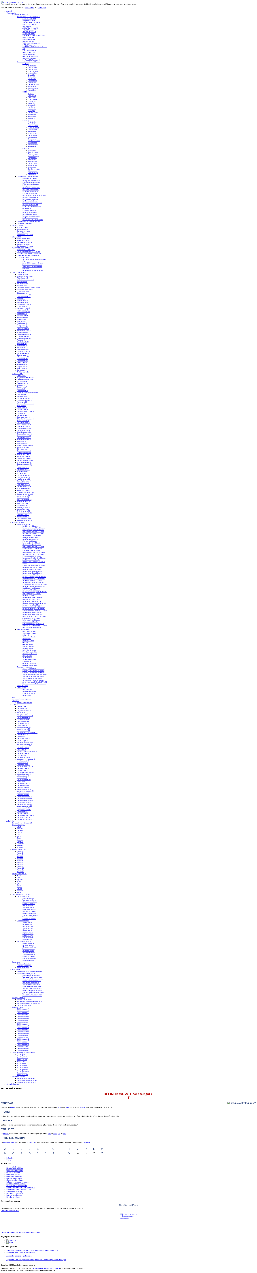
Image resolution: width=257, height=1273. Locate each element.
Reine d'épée (32, 116)
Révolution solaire (13, 1197)
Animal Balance (22, 1065)
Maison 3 (20, 855)
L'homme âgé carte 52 (24, 802)
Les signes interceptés (14, 1193)
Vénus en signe (27, 928)
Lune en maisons (28, 945)
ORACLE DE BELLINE (19, 272)
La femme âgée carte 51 (25, 800)
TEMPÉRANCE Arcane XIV (31, 43)
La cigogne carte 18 (23, 738)
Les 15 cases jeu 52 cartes (31, 588)
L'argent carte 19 (22, 740)
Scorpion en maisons (29, 911)
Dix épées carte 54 (23, 475)
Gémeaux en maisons (29, 902)
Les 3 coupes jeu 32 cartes (31, 599)
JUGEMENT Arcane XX (30, 56)
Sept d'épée (31, 105)
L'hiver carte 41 (22, 781)
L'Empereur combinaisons (30, 184)
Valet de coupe (32, 171)
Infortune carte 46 (23, 357)
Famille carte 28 (22, 323)
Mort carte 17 (21, 406)
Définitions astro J (23, 1026)
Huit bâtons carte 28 (23, 426)
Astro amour (16, 969)
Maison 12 (20, 872)
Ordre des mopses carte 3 (25, 379)
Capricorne (20, 843)
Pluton (19, 892)
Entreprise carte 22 (23, 312)
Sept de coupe (32, 161)
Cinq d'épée (31, 101)
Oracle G (15, 704)
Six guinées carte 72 (23, 505)
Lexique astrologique (14, 1195)
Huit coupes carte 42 (24, 453)
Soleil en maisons (28, 943)
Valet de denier (32, 142)
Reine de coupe (33, 173)
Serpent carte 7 (22, 387)
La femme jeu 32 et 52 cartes (31, 543)
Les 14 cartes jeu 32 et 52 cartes (33, 554)
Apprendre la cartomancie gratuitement (20, 1252)
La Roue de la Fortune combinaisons (34, 195)
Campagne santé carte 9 (25, 289)
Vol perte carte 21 (23, 310)
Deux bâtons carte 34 (24, 438)
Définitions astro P (23, 1037)
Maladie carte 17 (22, 302)
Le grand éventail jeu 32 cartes (32, 605)
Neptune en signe (28, 937)
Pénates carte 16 (22, 300)
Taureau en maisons (29, 900)
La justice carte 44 (23, 787)
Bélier (19, 827)
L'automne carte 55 (23, 808)
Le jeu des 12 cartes (29, 650)
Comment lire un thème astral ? (22, 823)
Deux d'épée (32, 96)
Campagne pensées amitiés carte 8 (28, 287)
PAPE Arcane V (27, 26)
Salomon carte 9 (22, 391)
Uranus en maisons (28, 956)
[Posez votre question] (128, 1221)
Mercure (20, 879)
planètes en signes (13, 1174)
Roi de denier (32, 146)
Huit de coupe (32, 163)
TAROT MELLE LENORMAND (22, 248)
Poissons (20, 847)
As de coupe (32, 150)
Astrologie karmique (18, 998)
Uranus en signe (27, 935)
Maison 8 (20, 864)
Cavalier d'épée (33, 112)
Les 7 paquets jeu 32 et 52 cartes (33, 530)
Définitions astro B (23, 1011)
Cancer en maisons (28, 904)
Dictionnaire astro (17, 1007)
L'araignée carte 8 (23, 719)
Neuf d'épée (32, 109)
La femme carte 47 (23, 793)
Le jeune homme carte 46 (25, 791)
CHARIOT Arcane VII (29, 30)
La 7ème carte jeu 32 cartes (31, 601)
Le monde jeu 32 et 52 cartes (31, 535)
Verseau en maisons (29, 917)
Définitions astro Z (23, 1050)
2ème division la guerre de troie (32, 263)
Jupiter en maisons (28, 952)
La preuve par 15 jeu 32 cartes (32, 571)
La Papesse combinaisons (31, 180)
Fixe (67, 1107)
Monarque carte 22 (23, 415)
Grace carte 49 (22, 362)
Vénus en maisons (28, 949)
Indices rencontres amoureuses (17, 1182)
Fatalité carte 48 (22, 360)
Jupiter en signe (27, 932)
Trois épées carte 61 (24, 488)
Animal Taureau (22, 1056)
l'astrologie (42, 8)
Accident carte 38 (23, 342)
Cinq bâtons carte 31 (24, 432)
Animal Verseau (22, 1073)
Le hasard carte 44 (23, 353)
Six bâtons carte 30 (23, 430)
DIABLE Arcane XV (28, 45)
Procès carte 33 (22, 332)
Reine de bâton (33, 88)
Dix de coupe (32, 167)
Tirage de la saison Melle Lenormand (34, 684)
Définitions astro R (23, 1041)
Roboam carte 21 (22, 413)
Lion (18, 834)
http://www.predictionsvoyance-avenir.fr (46, 1269)
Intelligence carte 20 (23, 308)
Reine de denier (33, 144)
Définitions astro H (23, 1022)
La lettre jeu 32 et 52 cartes (31, 590)
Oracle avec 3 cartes (29, 631)
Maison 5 (20, 858)
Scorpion (20, 840)
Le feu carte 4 (21, 712)
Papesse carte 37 (23, 443)
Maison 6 (20, 860)
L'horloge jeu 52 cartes (29, 541)
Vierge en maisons (28, 907)
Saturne (19, 887)
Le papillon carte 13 (23, 729)
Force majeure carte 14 (24, 400)
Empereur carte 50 (23, 468)
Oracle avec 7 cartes (29, 633)
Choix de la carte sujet (24, 223)
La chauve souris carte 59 (25, 815)
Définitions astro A (23, 1009)
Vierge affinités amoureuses (31, 984)
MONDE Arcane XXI (29, 58)
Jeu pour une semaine (29, 665)
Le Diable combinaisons (30, 205)
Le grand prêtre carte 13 (25, 398)
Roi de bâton (32, 90)
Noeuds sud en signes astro (16, 1186)
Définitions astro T (23, 1044)
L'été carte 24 (21, 749)
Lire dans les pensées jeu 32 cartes (34, 603)
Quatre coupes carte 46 (25, 460)
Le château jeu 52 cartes (30, 539)
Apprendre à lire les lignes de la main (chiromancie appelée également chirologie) (36, 1260)
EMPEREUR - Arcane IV (30, 24)
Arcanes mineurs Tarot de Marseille (28, 62)
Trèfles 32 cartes (22, 227)
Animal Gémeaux (22, 1058)
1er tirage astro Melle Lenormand (33, 680)
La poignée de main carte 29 (26, 759)
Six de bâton (32, 75)
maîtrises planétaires (14, 1178)
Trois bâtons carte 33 (24, 436)
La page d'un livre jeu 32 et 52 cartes (34, 558)
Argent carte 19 (22, 306)
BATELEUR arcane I (29, 18)
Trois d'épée (32, 97)
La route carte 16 (22, 734)
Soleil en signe (27, 922)
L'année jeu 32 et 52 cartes (31, 550)
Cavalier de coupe (34, 169)
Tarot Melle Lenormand (24, 667)
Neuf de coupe (32, 165)
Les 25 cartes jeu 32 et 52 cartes (33, 533)
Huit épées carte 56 (23, 479)
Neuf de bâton (32, 80)
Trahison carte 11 (23, 372)
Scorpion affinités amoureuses (32, 988)
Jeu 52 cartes (16, 236)
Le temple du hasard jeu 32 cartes (33, 607)
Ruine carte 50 (22, 364)
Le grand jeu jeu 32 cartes (30, 575)
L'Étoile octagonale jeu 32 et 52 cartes (34, 584)
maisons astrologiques (14, 1169)
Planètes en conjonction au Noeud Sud (20, 1188)
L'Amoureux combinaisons (31, 188)
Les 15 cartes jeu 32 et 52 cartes (33, 531)
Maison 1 (20, 851)
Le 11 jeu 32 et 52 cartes (30, 526)
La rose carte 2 (22, 708)
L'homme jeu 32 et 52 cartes (31, 545)
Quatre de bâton (33, 71)
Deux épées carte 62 (24, 518)
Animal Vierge (21, 1063)
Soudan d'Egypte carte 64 (25, 492)
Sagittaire (20, 842)
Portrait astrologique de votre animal (23, 1052)
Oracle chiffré (26, 639)
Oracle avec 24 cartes (29, 654)
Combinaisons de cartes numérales (28, 221)
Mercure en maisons (29, 947)
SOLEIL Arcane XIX (28, 54)
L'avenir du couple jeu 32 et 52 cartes (34, 610)
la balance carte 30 (23, 761)
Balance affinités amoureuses (32, 986)
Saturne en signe (27, 934)
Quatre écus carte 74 (24, 509)
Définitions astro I (22, 1024)
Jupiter (19, 885)
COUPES (25, 148)
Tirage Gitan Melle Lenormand (32, 678)
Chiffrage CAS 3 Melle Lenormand (33, 672)
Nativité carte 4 (22, 282)
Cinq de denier (32, 129)
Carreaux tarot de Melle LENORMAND (29, 253)
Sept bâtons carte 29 (24, 428)
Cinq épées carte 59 (23, 484)
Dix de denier (32, 139)
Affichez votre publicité (24, 702)
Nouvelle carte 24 (23, 315)
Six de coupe (32, 159)
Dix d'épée (31, 111)
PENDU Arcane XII (28, 39)
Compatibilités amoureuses (26, 973)
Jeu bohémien (27, 657)
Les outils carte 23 (23, 748)
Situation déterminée (29, 659)
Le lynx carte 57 (22, 811)
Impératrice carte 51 (23, 469)
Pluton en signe (27, 939)
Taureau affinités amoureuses (32, 977)
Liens (13, 697)
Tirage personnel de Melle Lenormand (34, 674)
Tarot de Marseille (23, 629)
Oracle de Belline (22, 686)
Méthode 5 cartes (28, 640)
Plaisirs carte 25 (22, 317)
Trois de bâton (32, 69)
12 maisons (30, 1142)
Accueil (9, 11)
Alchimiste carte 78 (23, 516)
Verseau (19, 845)
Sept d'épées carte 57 (24, 481)
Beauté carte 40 (22, 345)
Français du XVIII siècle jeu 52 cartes (34, 625)
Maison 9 (20, 866)
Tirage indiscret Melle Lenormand (33, 676)
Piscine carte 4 (22, 381)
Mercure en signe (28, 926)
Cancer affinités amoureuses (31, 981)
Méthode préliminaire (29, 691)
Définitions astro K (23, 1028)
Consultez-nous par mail (10, 1211)
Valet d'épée (32, 114)
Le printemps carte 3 (24, 710)
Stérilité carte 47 (22, 359)
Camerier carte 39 (23, 447)
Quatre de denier (33, 127)
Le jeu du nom (27, 655)
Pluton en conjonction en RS (26, 1078)
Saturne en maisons (28, 954)
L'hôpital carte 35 (22, 770)
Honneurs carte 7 (23, 285)
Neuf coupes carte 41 (24, 451)
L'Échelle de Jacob (28, 693)
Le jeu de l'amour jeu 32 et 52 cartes (34, 616)
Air (59, 1134)
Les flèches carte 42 (23, 783)
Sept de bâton (32, 77)
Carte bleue (21, 370)
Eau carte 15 (21, 298)
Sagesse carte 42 (23, 349)
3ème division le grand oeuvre (32, 265)
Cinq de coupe (32, 158)
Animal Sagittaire (22, 1069)
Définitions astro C (23, 1013)
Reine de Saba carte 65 (24, 520)
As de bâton (32, 65)
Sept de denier (32, 133)
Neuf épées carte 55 (23, 477)
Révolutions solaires (18, 1076)
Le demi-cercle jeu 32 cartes (31, 569)
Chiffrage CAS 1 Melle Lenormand (33, 669)
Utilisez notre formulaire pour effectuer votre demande (20, 1233)
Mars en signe (27, 930)
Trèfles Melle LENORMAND (26, 250)
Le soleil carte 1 (22, 706)
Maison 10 (20, 868)
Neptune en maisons (29, 958)
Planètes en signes (23, 920)
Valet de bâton (32, 86)
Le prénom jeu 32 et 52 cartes (32, 567)
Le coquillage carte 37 (24, 774)
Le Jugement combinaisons (31, 216)
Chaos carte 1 (21, 376)
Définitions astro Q (23, 1039)
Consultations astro (13, 1084)
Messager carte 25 (23, 421)
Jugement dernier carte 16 (25, 404)
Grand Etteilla (21, 687)
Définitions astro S (23, 1043)
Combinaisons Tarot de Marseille (27, 176)
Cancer (19, 832)
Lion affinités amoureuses (30, 982)
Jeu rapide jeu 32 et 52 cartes (32, 580)
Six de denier (32, 131)
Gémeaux (20, 830)
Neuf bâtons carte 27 (24, 424)
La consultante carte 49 (24, 796)
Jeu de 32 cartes (17, 225)
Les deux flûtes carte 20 (25, 742)
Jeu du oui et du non (29, 663)
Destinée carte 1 (22, 274)
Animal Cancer (22, 1060)
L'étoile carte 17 (22, 736)
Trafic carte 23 (22, 313)
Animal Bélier (21, 1054)
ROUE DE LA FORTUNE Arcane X (33, 35)
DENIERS (25, 120)
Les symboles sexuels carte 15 (27, 733)
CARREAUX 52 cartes (24, 242)
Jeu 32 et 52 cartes (23, 524)
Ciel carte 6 (20, 385)
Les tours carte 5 (22, 714)
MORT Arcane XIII (28, 41)
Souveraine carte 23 (23, 417)
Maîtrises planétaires (24, 964)
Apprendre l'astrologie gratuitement (19, 1256)
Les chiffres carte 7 (23, 718)
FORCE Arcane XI (28, 37)
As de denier (32, 122)
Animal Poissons (22, 1075)
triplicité (6, 1134)
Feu (49, 1134)
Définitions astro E (23, 1016)
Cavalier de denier (34, 141)
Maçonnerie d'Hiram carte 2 (26, 377)
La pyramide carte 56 (24, 810)
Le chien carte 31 (22, 763)
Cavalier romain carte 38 (25, 445)
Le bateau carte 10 (23, 723)
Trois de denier (33, 126)
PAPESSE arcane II (28, 20)
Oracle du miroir (27, 644)
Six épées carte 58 (23, 483)
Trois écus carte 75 (23, 511)
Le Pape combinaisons (29, 186)
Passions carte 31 (23, 329)
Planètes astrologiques (19, 873)
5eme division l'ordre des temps (32, 270)
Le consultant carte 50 (24, 798)
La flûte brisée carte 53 (24, 804)
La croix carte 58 (22, 813)
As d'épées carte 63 (23, 490)
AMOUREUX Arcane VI (30, 28)
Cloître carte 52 (22, 368)
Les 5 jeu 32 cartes (28, 595)
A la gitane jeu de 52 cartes (31, 618)
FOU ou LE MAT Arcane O (31, 60)
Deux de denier (33, 124)
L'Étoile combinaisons (29, 210)
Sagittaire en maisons (29, 913)
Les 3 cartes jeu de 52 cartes (31, 627)
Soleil (18, 875)
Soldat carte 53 (22, 473)
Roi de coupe (32, 174)
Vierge (19, 836)
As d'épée (31, 94)
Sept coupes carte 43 (24, 454)
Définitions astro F (23, 1018)
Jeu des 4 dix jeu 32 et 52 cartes (33, 582)
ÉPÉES (24, 92)
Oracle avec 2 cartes (29, 637)
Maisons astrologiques (19, 849)
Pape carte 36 (21, 441)
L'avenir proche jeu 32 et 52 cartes (33, 565)
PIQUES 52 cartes (23, 240)
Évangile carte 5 (22, 383)
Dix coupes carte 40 (23, 449)
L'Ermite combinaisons (29, 193)
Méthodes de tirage (18, 522)
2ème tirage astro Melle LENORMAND (34, 682)
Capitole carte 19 (22, 409)
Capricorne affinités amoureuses (33, 992)
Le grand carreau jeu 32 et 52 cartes (34, 577)
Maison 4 (20, 857)
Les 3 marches (27, 689)
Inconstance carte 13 (24, 295)
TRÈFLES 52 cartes (23, 238)
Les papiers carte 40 (24, 780)
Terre (59, 1107)
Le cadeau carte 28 (23, 757)
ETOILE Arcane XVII (29, 50)
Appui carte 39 (22, 344)
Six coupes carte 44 (23, 456)
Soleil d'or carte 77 (23, 515)
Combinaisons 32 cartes (25, 235)
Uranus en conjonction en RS (26, 1082)
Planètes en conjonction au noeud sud (29, 1001)
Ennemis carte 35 (23, 336)
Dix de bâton (32, 82)
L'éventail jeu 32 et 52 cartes (31, 556)
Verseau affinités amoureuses (32, 994)
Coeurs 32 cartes (23, 229)
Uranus (19, 889)
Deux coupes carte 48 (24, 464)
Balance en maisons (29, 909)
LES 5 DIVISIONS (23, 257)
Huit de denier (32, 135)
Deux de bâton (32, 67)
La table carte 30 (22, 327)
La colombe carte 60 (23, 817)
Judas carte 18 (22, 407)
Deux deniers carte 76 (24, 513)
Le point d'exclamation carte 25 (27, 751)
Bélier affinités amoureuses (31, 975)
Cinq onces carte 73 (23, 507)
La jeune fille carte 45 (24, 789)
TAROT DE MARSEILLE (20, 15)
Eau (64, 1134)
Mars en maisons (28, 951)
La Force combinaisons (30, 197)
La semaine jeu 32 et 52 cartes (32, 548)
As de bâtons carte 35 (24, 439)
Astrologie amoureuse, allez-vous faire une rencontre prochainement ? (32, 1251)
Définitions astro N (23, 1033)
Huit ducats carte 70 (23, 501)
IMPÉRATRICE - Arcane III (31, 22)
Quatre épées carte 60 (24, 486)
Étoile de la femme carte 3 (25, 280)
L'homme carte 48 (23, 795)
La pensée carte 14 (23, 731)
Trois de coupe (33, 154)
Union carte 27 (22, 321)
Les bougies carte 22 (24, 746)
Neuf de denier (32, 137)
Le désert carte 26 (23, 753)
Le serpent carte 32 (23, 764)
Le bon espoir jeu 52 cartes (31, 620)
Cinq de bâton (32, 73)
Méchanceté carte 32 (24, 330)
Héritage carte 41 (22, 347)
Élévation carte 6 (22, 283)
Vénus (19, 881)
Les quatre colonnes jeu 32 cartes (33, 586)
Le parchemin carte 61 (24, 819)
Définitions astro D (23, 1014)
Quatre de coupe (33, 156)
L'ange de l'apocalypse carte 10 (27, 392)
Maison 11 (20, 870)
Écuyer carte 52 (22, 471)
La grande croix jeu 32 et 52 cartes (33, 528)
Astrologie (10, 821)
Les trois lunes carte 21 (24, 744)
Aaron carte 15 (22, 402)
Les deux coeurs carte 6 (25, 716)
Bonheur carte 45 (22, 355)
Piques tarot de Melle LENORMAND (28, 251)
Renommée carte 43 (23, 351)
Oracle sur (25, 642)
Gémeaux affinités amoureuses (32, 979)
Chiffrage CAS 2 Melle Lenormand (33, 671)
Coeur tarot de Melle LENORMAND (28, 255)
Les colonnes (26, 695)
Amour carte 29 (22, 325)
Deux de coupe (33, 152)
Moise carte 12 (22, 396)
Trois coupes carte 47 (24, 462)
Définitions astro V (23, 1048)
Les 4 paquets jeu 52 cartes (31, 537)
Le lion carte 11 (22, 725)
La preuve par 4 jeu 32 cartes (32, 614)
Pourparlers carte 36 (24, 338)
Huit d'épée (31, 107)
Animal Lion (20, 1061)
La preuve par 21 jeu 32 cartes (32, 573)
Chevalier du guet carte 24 (25, 419)
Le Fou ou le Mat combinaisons (32, 220)
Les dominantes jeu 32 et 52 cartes (33, 578)
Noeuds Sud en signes (24, 999)
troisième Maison (9, 1142)
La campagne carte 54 (24, 806)
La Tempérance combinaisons (32, 203)
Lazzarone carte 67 (23, 496)
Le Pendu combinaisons (30, 199)
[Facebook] (11, 1240)
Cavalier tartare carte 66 (25, 494)
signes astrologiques (14, 1167)
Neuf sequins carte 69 (24, 500)
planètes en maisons (14, 1176)
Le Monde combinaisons (30, 218)
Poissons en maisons (29, 919)
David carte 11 (22, 394)
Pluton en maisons (28, 960)
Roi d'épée (31, 118)
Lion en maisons (27, 905)
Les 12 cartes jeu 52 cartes (31, 560)
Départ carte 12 (22, 293)
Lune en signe (27, 924)
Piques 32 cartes (22, 233)
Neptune (20, 890)
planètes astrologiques (14, 1171)
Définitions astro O (23, 1035)
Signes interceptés (23, 967)
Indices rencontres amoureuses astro (29, 971)
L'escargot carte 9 (23, 721)
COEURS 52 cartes (23, 244)
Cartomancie (11, 13)
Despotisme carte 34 (24, 334)
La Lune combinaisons (29, 212)
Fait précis (25, 635)
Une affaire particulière (29, 652)
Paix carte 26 (21, 319)
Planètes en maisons (24, 941)
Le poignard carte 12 (24, 727)
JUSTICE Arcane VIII (29, 32)
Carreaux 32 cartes (23, 231)
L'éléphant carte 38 (23, 776)
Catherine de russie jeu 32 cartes (33, 624)
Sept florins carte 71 (23, 503)
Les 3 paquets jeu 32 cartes (31, 593)
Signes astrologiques (18, 825)
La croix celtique (27, 648)
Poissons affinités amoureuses (32, 996)
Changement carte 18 (24, 304)
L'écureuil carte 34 (23, 768)
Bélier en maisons (28, 898)
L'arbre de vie (26, 661)
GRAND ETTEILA (17, 374)
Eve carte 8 (21, 389)
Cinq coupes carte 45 (24, 458)
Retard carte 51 (22, 366)
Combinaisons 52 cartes (25, 246)
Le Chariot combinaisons (30, 189)
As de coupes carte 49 (24, 466)
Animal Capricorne (23, 1071)
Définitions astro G (23, 1020)
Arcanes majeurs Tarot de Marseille (28, 17)
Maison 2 (20, 853)
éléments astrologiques (14, 1180)
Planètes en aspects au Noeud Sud (28, 1003)
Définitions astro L (23, 1029)
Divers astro (16, 962)
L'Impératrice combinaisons (31, 182)
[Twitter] (9, 1242)
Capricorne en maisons (30, 915)
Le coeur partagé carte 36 (25, 772)
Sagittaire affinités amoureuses (32, 990)
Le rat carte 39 (22, 778)
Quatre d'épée (32, 99)
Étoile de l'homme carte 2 (25, 276)
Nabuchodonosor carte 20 (25, 411)
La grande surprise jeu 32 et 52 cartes (34, 592)
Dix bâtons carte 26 (23, 422)
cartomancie (29, 8)
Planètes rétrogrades (24, 1005)
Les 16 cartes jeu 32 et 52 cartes (33, 547)
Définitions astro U (23, 1046)
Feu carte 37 (21, 340)
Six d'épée (31, 103)
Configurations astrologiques (21, 894)
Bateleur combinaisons (29, 178)
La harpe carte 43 (23, 785)
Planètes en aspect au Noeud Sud (18, 1189)
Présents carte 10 (23, 291)
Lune (18, 877)
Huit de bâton (32, 79)
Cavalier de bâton (33, 84)
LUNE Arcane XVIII (28, 52)
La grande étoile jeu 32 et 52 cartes (33, 609)
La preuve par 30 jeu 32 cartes (32, 597)
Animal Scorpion (22, 1067)
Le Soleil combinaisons (29, 214)
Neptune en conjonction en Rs (27, 1080)
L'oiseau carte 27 (22, 755)
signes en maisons (13, 1173)
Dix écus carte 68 (23, 498)
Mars (18, 883)
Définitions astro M (23, 1031)
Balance (19, 838)
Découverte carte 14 (24, 297)
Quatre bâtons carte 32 (24, 434)
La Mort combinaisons (29, 201)
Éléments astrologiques (24, 966)
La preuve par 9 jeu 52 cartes (32, 612)
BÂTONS (25, 64)
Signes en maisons (23, 896)
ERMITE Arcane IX (28, 33)
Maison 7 (20, 862)
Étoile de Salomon (28, 646)
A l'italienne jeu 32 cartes (30, 622)
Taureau (19, 828)
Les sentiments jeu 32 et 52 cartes (33, 552)
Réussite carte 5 (22, 278)
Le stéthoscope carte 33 (25, 766)
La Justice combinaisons (30, 191)
